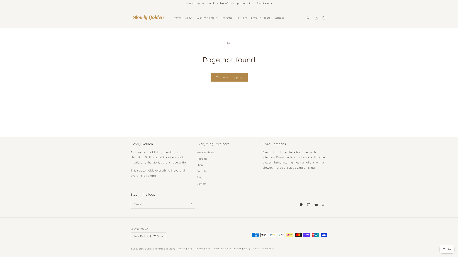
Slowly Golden (146, 249)
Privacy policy (203, 248)
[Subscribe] (191, 204)
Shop (200, 165)
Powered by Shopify (164, 249)
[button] (207, 17)
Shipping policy (242, 248)
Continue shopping (229, 77)
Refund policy (185, 248)
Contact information (263, 248)
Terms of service (222, 248)
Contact (201, 183)
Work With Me (205, 152)
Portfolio (202, 171)
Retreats (202, 158)
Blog (199, 177)
